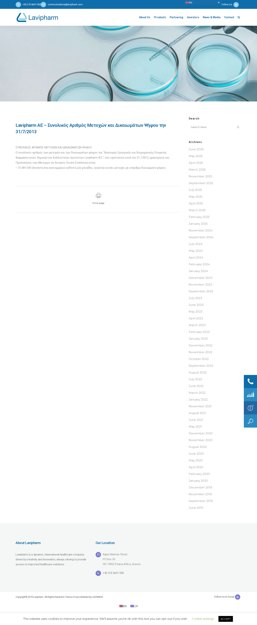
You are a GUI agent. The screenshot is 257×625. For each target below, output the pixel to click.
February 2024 (199, 264)
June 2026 (196, 149)
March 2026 (197, 169)
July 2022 (195, 379)
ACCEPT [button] (226, 618)
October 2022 (199, 359)
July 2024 (195, 244)
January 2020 (198, 480)
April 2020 (196, 467)
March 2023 (197, 325)
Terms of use (72, 597)
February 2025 (199, 217)
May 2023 (195, 311)
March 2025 (197, 210)
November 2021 (200, 406)
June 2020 (196, 453)
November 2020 (200, 440)
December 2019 (200, 487)
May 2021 (195, 426)
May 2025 (195, 196)
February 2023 (199, 332)
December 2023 (200, 278)
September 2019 (201, 501)
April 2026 (196, 163)
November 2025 (200, 176)
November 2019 (200, 494)
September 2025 (201, 183)
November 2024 (200, 230)
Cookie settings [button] (203, 618)
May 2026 (195, 156)
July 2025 (195, 190)
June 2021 (196, 420)
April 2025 (196, 203)
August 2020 (198, 447)
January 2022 (198, 399)
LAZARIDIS (97, 597)
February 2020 (199, 474)
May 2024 (196, 250)
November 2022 (200, 352)
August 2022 (198, 372)
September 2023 (201, 291)
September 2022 (201, 365)
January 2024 (198, 271)
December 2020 (201, 433)
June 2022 (196, 386)
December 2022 (200, 345)
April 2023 (196, 318)
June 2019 (196, 507)
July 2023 (195, 298)
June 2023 (196, 305)
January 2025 (198, 223)
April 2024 (196, 257)
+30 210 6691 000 (113, 573)
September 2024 (201, 237)
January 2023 (198, 338)
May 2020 (196, 460)
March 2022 (197, 392)
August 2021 (197, 413)
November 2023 (200, 284)
